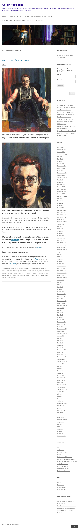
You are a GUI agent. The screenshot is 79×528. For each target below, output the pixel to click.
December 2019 (61, 270)
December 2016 (61, 354)
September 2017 (62, 333)
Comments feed (61, 487)
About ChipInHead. (15, 16)
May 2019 (60, 287)
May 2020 (60, 259)
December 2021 (61, 215)
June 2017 (60, 340)
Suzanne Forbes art (12, 273)
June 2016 (60, 368)
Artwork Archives (62, 452)
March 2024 (60, 163)
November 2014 (61, 403)
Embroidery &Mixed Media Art (66, 459)
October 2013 (61, 417)
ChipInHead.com (12, 4)
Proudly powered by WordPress (10, 524)
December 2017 (61, 326)
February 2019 (61, 294)
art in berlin (5, 271)
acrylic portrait (45, 268)
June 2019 (60, 284)
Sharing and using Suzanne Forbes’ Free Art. (39, 16)
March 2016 (60, 375)
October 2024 (61, 152)
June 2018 (60, 312)
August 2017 (60, 336)
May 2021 (60, 231)
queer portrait (30, 271)
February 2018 (61, 322)
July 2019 (59, 282)
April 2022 (60, 205)
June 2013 (60, 426)
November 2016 (61, 357)
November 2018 (61, 301)
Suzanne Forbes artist (24, 273)
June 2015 (60, 396)
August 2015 (60, 392)
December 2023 (61, 170)
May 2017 (60, 343)
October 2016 (61, 359)
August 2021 (60, 224)
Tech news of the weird (63, 471)
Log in (59, 482)
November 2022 (61, 191)
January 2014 (61, 410)
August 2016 (60, 364)
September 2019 (62, 277)
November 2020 (61, 245)
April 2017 (60, 345)
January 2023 (61, 187)
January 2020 (61, 268)
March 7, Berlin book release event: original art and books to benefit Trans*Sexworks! (66, 114)
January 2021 (61, 240)
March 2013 (60, 433)
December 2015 (61, 382)
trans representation (26, 275)
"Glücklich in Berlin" (34, 268)
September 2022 (62, 196)
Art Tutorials (60, 450)
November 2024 (61, 149)
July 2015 (59, 394)
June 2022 (60, 201)
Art (17, 268)
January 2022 (61, 212)
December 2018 (61, 298)
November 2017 (61, 329)
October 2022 (61, 194)
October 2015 (61, 387)
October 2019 (61, 275)
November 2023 (61, 173)
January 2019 (61, 296)
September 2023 (62, 177)
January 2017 (61, 352)
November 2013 (61, 415)
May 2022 (60, 203)
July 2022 (59, 198)
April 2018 (60, 317)
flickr (36, 259)
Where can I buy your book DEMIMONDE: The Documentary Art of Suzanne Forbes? (66, 107)
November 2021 (61, 217)
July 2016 (59, 366)
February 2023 (61, 184)
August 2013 (60, 422)
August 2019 (60, 280)
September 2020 (62, 250)
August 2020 (60, 252)
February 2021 (61, 238)
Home (4, 16)
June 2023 (60, 180)
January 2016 (61, 380)
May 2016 (60, 371)
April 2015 (60, 401)
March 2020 (60, 263)
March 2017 (60, 347)
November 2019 (61, 273)
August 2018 (60, 308)
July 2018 (59, 310)
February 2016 (61, 378)
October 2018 (61, 303)
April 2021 (60, 233)
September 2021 (62, 222)
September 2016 (62, 361)
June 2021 (60, 229)
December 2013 (61, 413)
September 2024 (62, 154)
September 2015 (62, 389)
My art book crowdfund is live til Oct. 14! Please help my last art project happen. (66, 133)
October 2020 (61, 247)
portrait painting (14, 271)
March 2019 (60, 291)
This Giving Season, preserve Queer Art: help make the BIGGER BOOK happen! (66, 121)
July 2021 (59, 226)
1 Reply (4, 65)
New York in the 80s (63, 468)
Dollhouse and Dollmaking (64, 457)
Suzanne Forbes (11, 278)
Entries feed (60, 485)
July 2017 (59, 338)
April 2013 (60, 431)
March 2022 (60, 208)
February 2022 (61, 210)
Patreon (38, 247)
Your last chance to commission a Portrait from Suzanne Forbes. (23, 20)
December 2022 (61, 189)
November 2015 (61, 385)
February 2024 (61, 166)
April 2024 (60, 161)
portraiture (22, 271)
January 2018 (61, 324)
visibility (15, 239)
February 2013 (61, 436)
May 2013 (60, 429)
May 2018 (60, 315)
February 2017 (61, 350)
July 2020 (59, 254)
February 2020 (61, 266)
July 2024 (59, 156)
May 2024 (60, 159)
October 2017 (61, 331)
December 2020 (61, 243)
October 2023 (61, 175)
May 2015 (60, 399)
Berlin (20, 268)
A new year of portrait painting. (17, 60)
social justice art (39, 271)
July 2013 (59, 424)
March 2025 (60, 147)
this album (12, 264)
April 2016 (60, 373)
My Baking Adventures (63, 466)
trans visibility (36, 275)
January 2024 (61, 168)
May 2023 (60, 182)
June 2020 (60, 256)
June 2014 (60, 408)
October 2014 (61, 406)
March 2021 (60, 236)
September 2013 (62, 419)
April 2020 (60, 261)
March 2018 (60, 319)
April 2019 (60, 289)
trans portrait (15, 275)
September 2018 (62, 305)
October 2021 (61, 219)
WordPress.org (61, 489)
